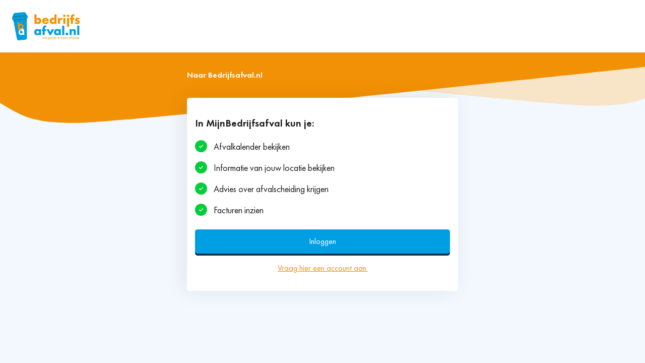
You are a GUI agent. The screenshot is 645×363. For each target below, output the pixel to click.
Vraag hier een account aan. (323, 268)
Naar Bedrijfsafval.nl (225, 75)
